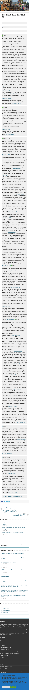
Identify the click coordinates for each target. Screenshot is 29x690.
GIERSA (1, 664)
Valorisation (2, 657)
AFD (1, 659)
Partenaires (2, 645)
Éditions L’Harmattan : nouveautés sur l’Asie (12, 532)
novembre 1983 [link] (22, 625)
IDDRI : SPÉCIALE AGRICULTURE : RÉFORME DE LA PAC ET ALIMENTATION (19, 515)
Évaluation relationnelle (5, 668)
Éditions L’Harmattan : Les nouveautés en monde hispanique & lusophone (13, 528)
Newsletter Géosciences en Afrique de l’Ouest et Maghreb (12, 553)
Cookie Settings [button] (6, 686)
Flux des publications (5, 608)
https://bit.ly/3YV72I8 (6, 265)
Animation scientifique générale (6, 666)
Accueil (1, 640)
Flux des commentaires (5, 610)
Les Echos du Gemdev (4, 649)
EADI (1, 662)
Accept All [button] (13, 686)
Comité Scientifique (4, 655)
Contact (1, 643)
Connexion (3, 605)
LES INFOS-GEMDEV (6, 20)
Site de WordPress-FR (5, 612)
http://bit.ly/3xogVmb (10, 319)
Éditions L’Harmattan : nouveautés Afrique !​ (9, 566)
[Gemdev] (14, 2)
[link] (22, 625)
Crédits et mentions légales (5, 647)
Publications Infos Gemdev (15, 20)
